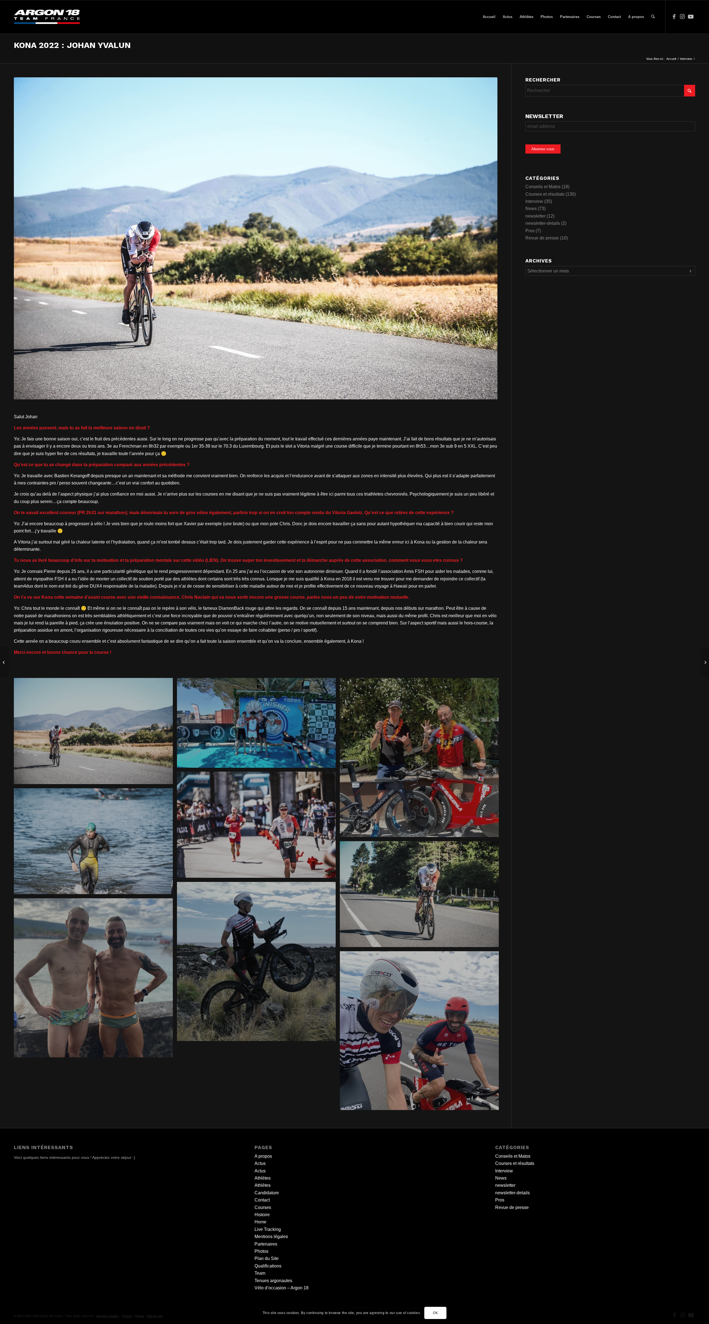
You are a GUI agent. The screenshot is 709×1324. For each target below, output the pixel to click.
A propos (263, 1156)
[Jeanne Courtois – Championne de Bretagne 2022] (4, 662)
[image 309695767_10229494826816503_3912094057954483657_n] (421, 1032)
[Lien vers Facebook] (674, 16)
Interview (534, 201)
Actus (260, 1163)
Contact (262, 1200)
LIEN (212, 560)
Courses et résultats (544, 194)
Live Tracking (268, 1229)
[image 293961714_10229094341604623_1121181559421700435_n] (258, 827)
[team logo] (46, 17)
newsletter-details (542, 223)
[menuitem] (489, 17)
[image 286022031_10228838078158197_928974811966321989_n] (258, 725)
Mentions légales (271, 1236)
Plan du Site (267, 1258)
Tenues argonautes (273, 1280)
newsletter (535, 216)
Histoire (262, 1214)
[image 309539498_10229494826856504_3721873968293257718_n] (258, 963)
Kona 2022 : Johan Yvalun (72, 45)
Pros (530, 230)
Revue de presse (542, 238)
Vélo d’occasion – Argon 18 (282, 1287)
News (531, 208)
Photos (261, 1251)
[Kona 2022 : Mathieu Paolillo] (704, 662)
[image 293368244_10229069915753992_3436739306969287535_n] (421, 759)
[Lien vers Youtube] (691, 16)
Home (260, 1222)
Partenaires (266, 1244)
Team (260, 1273)
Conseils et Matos (543, 186)
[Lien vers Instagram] (682, 16)
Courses (263, 1207)
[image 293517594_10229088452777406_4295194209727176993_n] (95, 733)
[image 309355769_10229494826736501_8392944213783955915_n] (95, 980)
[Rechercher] (653, 17)
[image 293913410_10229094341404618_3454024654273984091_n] (95, 843)
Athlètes (263, 1178)
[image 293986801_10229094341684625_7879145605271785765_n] (421, 896)
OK (435, 1313)
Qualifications (268, 1266)
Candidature (267, 1192)
